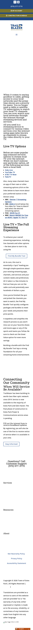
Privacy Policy (16, 558)
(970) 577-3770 (16, 6)
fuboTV (8, 177)
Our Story (16, 539)
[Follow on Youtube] (18, 2)
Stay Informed (11, 444)
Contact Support (16, 528)
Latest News (16, 544)
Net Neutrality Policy (16, 554)
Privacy (14, 587)
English (21, 629)
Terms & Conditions (16, 549)
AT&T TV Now (10, 174)
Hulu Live (9, 170)
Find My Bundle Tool (16, 256)
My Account (17, 11)
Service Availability (16, 516)
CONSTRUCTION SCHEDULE (17, 16)
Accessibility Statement (16, 563)
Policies (6, 587)
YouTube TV (10, 172)
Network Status (16, 522)
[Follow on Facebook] (15, 2)
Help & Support (16, 525)
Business (16, 504)
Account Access (16, 519)
